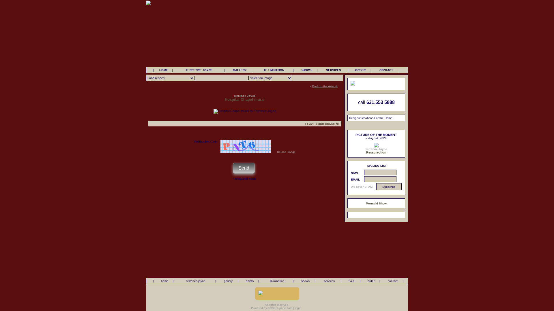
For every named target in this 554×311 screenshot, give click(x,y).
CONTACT (386, 70)
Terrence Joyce (376, 149)
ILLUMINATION (274, 70)
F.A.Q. (352, 280)
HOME (163, 70)
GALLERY (240, 70)
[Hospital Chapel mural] (245, 111)
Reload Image (286, 151)
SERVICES (333, 70)
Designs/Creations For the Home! (371, 118)
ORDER (360, 70)
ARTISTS (250, 280)
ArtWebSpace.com (279, 308)
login (298, 308)
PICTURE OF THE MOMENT (376, 134)
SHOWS (306, 70)
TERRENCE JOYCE (199, 70)
